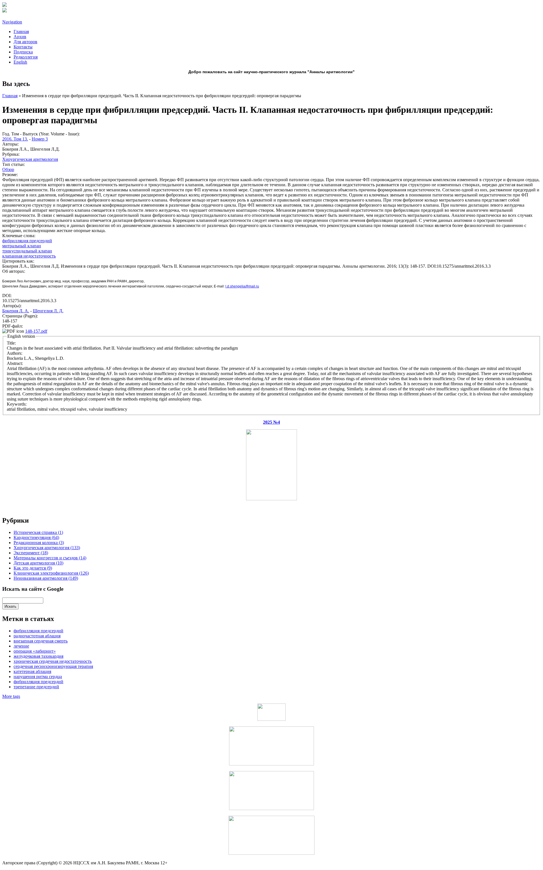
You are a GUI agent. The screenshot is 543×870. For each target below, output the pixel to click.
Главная (21, 31)
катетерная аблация (32, 671)
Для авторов (25, 41)
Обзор (8, 169)
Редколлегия (26, 57)
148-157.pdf (36, 331)
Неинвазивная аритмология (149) (46, 578)
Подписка (23, 51)
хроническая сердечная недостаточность (53, 661)
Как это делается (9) (33, 568)
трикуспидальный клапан (27, 250)
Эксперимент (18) (31, 552)
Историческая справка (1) (38, 532)
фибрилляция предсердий (27, 240)
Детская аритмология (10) (38, 562)
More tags (11, 696)
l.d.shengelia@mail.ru (242, 286)
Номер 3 (40, 139)
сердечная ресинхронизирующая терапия (53, 666)
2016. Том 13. (15, 139)
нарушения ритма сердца (38, 676)
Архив (20, 36)
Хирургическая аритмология (30, 159)
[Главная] (4, 5)
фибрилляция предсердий (38, 681)
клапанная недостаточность (29, 256)
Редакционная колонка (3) (39, 542)
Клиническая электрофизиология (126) (51, 573)
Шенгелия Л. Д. (48, 310)
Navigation (12, 22)
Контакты (23, 46)
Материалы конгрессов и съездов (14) (50, 557)
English (20, 62)
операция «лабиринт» (35, 651)
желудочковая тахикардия (38, 656)
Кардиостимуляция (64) (36, 537)
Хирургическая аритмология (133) (47, 547)
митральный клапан (21, 245)
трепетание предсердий (36, 686)
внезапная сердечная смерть (41, 641)
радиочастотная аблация (37, 635)
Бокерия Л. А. (15, 310)
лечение (21, 646)
